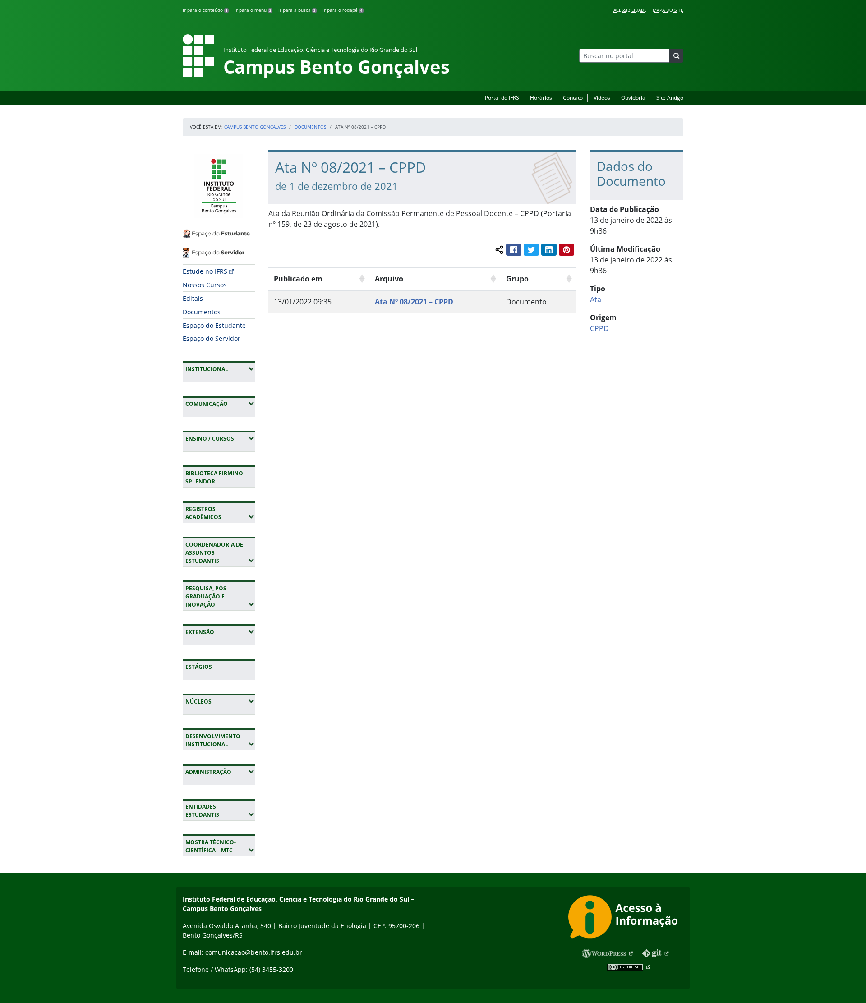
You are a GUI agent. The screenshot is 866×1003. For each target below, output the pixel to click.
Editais (193, 298)
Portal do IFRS (502, 97)
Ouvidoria (633, 97)
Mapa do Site (668, 10)
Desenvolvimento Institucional (220, 740)
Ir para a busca (296, 10)
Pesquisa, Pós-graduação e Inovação (220, 596)
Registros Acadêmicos (220, 513)
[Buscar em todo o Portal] (676, 56)
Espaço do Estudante (214, 325)
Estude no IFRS (205, 271)
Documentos (310, 127)
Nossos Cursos (205, 285)
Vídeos (602, 97)
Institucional (220, 369)
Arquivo (389, 279)
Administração (220, 772)
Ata (595, 299)
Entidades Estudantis (220, 811)
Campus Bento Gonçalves (255, 127)
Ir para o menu (253, 10)
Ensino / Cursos (220, 438)
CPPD (599, 328)
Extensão (220, 632)
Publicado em (298, 279)
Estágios (198, 667)
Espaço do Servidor (211, 338)
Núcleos (220, 701)
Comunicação (220, 404)
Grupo (517, 279)
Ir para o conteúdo (205, 10)
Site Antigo (669, 97)
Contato (573, 97)
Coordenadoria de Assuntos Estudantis (220, 553)
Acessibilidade (630, 10)
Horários (541, 97)
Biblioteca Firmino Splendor (214, 477)
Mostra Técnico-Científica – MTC (220, 846)
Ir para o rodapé (342, 10)
